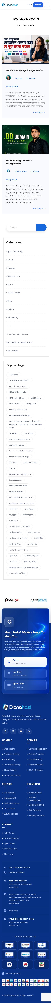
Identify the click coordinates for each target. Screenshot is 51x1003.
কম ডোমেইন (12, 515)
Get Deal (38, 5)
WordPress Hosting (12, 764)
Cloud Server (9, 808)
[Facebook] (5, 731)
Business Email (35, 792)
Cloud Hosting (10, 770)
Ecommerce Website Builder (21, 451)
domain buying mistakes (19, 439)
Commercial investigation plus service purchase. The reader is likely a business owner (25, 424)
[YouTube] (21, 731)
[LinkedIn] (29, 731)
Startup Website (16, 491)
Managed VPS (10, 798)
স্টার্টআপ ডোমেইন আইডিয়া (17, 573)
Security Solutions (37, 815)
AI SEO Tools (36, 398)
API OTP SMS (14, 404)
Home (20, 25)
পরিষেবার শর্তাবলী (13, 911)
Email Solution (13, 276)
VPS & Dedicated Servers (17, 334)
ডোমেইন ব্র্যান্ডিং (31, 544)
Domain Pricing (35, 759)
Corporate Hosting (12, 775)
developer (13, 433)
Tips (8, 326)
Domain (32, 78)
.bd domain (13, 374)
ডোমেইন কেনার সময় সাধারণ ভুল (18, 538)
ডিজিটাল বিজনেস (28, 515)
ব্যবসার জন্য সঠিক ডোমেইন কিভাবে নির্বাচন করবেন (23, 567)
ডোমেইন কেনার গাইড (15, 532)
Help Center (9, 833)
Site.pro (12, 468)
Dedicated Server (12, 803)
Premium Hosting (11, 754)
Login (30, 5)
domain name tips (16, 445)
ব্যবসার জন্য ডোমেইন (30, 561)
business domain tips (18, 409)
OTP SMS (12, 462)
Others (9, 301)
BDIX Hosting (9, 759)
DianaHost (28, 433)
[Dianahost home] (10, 4)
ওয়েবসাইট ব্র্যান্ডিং (30, 509)
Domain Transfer (36, 754)
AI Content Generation (18, 392)
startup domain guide (18, 486)
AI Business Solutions (18, 386)
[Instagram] (13, 731)
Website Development (35, 799)
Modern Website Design (19, 457)
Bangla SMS (31, 404)
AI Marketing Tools (16, 398)
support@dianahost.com (19, 867)
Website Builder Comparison (21, 497)
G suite (9, 284)
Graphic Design (13, 293)
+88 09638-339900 (16, 872)
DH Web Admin (21, 171)
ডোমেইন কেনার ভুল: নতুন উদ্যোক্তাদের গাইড (24, 70)
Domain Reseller (36, 764)
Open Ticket (9, 843)
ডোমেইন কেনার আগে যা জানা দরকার (19, 526)
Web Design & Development (19, 342)
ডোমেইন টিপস (38, 538)
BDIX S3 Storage (11, 813)
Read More (38, 112)
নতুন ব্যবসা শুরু (13, 556)
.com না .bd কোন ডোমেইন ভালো (19, 380)
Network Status (10, 848)
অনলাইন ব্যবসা (13, 509)
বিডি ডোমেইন (13, 561)
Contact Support (11, 838)
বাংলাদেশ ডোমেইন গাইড (32, 556)
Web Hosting (12, 350)
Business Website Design (19, 415)
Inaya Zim (18, 78)
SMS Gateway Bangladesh (20, 474)
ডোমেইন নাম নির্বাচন (15, 544)
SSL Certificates (36, 770)
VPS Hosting (9, 792)
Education (10, 268)
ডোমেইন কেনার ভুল (34, 532)
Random (10, 309)
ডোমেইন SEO (13, 521)
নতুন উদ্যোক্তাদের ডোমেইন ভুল (18, 550)
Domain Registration (38, 748)
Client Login (9, 854)
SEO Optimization (30, 462)
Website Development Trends (21, 503)
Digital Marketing (14, 251)
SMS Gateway (12, 317)
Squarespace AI (15, 480)
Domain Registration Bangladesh (19, 162)
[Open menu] (46, 4)
